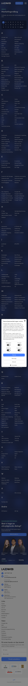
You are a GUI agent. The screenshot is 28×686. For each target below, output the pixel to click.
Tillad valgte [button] (14, 358)
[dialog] (14, 343)
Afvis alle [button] (14, 362)
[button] (14, 365)
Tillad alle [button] (14, 355)
